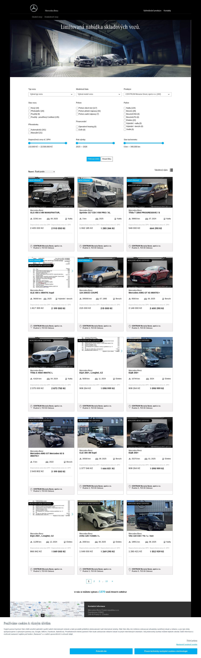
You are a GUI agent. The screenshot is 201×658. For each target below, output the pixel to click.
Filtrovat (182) (93, 159)
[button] (72, 191)
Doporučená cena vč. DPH (39, 140)
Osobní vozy (37, 17)
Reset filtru (106, 159)
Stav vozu (32, 103)
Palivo (126, 103)
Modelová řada (82, 89)
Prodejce (127, 89)
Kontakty (167, 11)
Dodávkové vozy (51, 17)
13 (107, 581)
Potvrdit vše (101, 651)
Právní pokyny (192, 641)
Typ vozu (32, 89)
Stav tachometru (130, 140)
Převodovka (33, 125)
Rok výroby (80, 140)
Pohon (79, 103)
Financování (81, 122)
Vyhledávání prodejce (152, 11)
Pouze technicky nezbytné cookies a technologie (166, 651)
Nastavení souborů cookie (186, 645)
